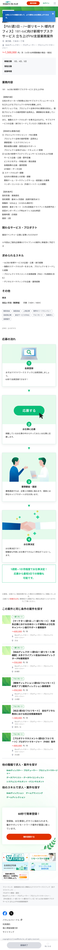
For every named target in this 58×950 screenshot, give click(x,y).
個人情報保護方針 (10, 928)
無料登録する (29, 836)
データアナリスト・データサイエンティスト (25, 777)
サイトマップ (8, 932)
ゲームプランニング (34, 793)
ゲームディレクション (15, 797)
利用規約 (6, 924)
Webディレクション (15, 793)
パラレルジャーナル (11, 920)
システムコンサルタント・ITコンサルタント (25, 781)
